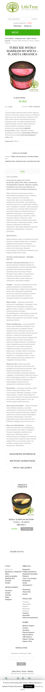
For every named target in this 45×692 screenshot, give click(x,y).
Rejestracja (17, 26)
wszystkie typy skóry (33, 161)
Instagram (8, 599)
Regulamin (26, 569)
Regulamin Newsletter (30, 574)
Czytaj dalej (27, 529)
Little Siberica (27, 637)
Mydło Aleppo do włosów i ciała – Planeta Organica (21, 522)
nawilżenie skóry (10, 161)
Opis (22, 171)
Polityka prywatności (29, 572)
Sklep (7, 574)
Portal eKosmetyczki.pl (30, 618)
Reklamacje (26, 581)
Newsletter (26, 615)
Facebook (8, 590)
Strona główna (9, 38)
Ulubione (25, 613)
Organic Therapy (28, 639)
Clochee (25, 628)
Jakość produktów (11, 576)
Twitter (7, 597)
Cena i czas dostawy (29, 578)
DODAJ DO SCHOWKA (19, 153)
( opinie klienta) (19, 98)
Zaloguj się (27, 26)
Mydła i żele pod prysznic (19, 156)
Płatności (25, 576)
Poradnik (8, 581)
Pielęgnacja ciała (20, 38)
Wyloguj (30, 671)
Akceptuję (28, 686)
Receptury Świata (33, 156)
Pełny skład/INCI (22, 467)
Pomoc (24, 671)
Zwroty (24, 583)
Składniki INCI (10, 578)
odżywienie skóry (21, 161)
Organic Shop (27, 641)
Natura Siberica (27, 635)
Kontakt (7, 583)
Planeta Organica (28, 632)
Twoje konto (26, 592)
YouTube (8, 595)
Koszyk (24, 594)
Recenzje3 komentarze (22, 460)
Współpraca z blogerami (13, 572)
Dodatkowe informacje (23, 454)
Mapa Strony (16, 671)
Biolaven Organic (28, 626)
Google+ (8, 593)
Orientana (25, 630)
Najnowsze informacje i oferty (21, 653)
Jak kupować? (27, 585)
